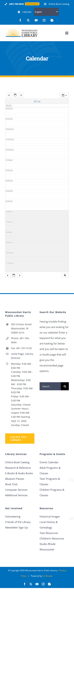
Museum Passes (14, 478)
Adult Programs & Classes (50, 470)
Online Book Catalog (17, 462)
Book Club (11, 484)
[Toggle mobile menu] (67, 33)
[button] (65, 275)
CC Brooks (47, 575)
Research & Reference (18, 467)
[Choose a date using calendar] (15, 95)
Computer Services (16, 489)
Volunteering (12, 516)
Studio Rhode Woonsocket (47, 546)
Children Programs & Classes (52, 492)
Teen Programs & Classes (50, 481)
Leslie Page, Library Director (22, 356)
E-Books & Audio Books (19, 473)
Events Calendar (49, 462)
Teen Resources (49, 533)
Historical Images (50, 516)
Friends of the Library (18, 522)
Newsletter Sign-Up (16, 527)
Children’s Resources (52, 538)
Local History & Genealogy (49, 524)
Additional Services (16, 495)
